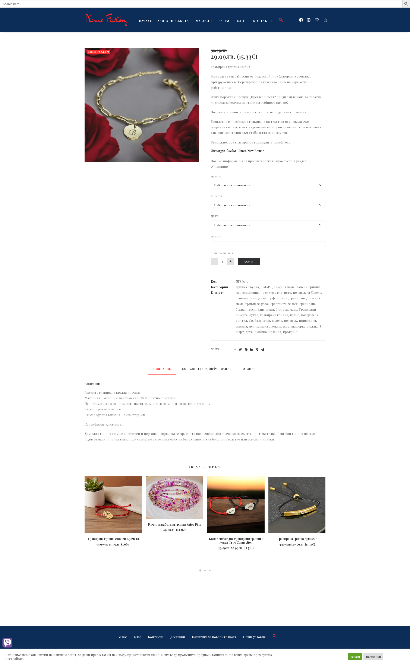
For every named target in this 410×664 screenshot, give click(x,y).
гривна (241, 326)
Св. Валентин (259, 320)
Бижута (282, 309)
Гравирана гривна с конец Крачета (113, 539)
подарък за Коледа (307, 292)
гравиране (298, 298)
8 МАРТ (266, 287)
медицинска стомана (265, 326)
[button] (279, 20)
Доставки (177, 637)
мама (293, 309)
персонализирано (249, 292)
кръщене (290, 332)
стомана (242, 298)
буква (253, 315)
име (286, 326)
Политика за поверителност (214, 637)
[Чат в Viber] (7, 643)
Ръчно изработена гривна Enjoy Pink (174, 524)
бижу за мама (284, 287)
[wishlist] (317, 20)
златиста (284, 292)
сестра (270, 292)
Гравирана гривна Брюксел (297, 539)
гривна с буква (247, 287)
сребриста (278, 304)
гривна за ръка (257, 304)
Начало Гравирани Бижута (164, 21)
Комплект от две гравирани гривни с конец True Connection (236, 540)
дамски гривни (308, 287)
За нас (224, 21)
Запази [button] (355, 656)
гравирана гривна (274, 315)
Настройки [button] (373, 656)
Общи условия (254, 637)
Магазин (203, 21)
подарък (290, 320)
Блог (241, 21)
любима (261, 332)
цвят (214, 216)
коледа (277, 320)
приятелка (307, 320)
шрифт (216, 196)
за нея (293, 304)
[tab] (162, 370)
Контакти (262, 21)
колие (294, 315)
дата (249, 332)
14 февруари (278, 298)
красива (275, 332)
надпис (216, 176)
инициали (258, 298)
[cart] (325, 20)
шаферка (298, 326)
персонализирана (260, 309)
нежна (312, 326)
